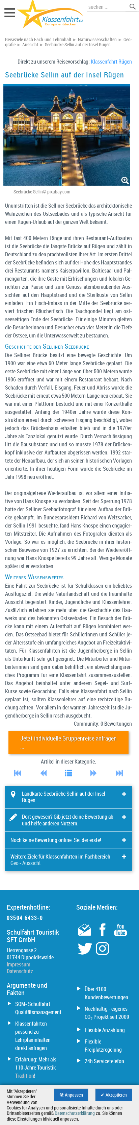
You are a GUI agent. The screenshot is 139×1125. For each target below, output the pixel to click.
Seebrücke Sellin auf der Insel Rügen (78, 45)
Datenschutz (20, 971)
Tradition (24, 1075)
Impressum (18, 964)
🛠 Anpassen (71, 1095)
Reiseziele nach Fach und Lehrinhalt (38, 40)
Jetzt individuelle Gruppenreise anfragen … (68, 742)
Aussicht (30, 45)
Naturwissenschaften (97, 40)
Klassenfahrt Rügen (111, 61)
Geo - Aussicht (25, 863)
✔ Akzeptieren (114, 1095)
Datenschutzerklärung (75, 1113)
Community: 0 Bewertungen (103, 723)
